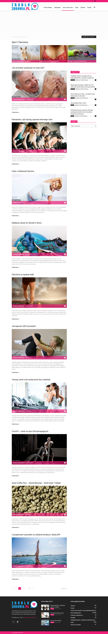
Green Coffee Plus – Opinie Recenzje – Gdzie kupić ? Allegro (36, 483)
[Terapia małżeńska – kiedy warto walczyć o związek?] (45, 607)
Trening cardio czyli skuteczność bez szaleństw (31, 379)
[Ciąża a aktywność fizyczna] (39, 189)
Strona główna (48, 7)
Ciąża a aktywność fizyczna (23, 171)
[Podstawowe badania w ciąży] (45, 615)
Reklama (17, 1)
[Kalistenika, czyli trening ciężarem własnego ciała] (39, 137)
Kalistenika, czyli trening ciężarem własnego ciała (32, 119)
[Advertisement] (54, 22)
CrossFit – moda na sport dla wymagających (30, 431)
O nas (13, 1)
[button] (94, 7)
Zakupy (72, 98)
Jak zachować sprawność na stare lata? (28, 68)
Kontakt (22, 1)
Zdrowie (82, 7)
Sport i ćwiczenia (68, 7)
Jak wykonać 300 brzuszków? (24, 326)
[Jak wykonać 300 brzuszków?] (39, 344)
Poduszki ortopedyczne (77, 615)
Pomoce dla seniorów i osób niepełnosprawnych (83, 610)
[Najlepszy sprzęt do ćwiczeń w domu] (39, 241)
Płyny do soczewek (76, 624)
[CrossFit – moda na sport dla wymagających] (39, 449)
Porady (89, 7)
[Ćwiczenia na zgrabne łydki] (39, 292)
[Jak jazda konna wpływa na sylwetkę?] (26, 53)
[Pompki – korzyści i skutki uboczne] (82, 53)
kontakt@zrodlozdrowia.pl (30, 617)
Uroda (76, 7)
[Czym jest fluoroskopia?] (45, 622)
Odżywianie (57, 7)
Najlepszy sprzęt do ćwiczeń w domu (27, 223)
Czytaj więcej (15, 112)
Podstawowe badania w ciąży (57, 613)
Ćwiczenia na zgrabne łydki (23, 274)
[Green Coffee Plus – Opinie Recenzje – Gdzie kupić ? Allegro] (39, 501)
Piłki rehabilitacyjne (76, 613)
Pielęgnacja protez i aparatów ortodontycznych (83, 620)
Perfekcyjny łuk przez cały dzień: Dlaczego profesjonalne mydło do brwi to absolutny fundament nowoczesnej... (82, 112)
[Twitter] (95, 1)
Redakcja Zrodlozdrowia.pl (19, 99)
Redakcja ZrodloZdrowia (18, 254)
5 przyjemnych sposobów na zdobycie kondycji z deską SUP (36, 534)
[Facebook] (92, 1)
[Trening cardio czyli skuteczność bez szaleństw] (39, 397)
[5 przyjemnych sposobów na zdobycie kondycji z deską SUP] (39, 552)
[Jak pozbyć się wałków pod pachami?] (54, 53)
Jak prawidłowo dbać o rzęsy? (78, 103)
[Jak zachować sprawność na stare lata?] (39, 86)
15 (29, 588)
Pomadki (73, 617)
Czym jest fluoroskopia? (55, 620)
